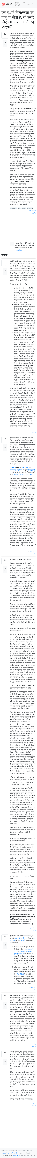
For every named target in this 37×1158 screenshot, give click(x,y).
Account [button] (30, 4)
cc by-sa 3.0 (16, 1155)
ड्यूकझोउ (33, 987)
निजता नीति (14, 1153)
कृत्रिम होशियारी (17, 4)
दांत (35, 1044)
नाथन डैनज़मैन (32, 210)
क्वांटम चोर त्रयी (19, 938)
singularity (30, 208)
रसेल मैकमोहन (19, 250)
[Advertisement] (23, 226)
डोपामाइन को (31, 470)
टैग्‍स (24, 3)
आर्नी (34, 430)
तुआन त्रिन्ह (33, 928)
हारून (34, 1103)
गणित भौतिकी (20, 974)
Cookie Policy (5, 1153)
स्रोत (34, 213)
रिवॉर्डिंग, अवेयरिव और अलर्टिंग (23, 475)
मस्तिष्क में (13, 468)
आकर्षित (23, 940)
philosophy (13, 208)
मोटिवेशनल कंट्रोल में (16, 470)
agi (19, 208)
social (23, 208)
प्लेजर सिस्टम (25, 468)
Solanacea (33, 551)
